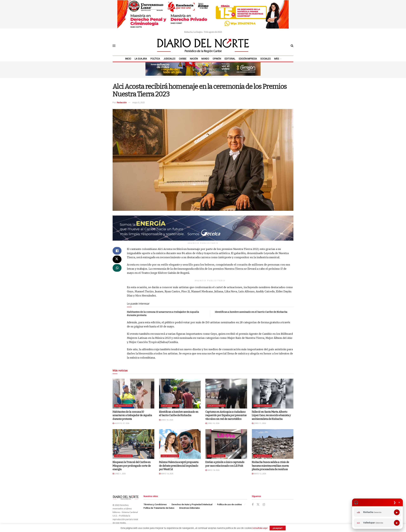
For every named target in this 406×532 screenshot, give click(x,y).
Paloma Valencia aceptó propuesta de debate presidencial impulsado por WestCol (179, 466)
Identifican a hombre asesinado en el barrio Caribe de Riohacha (251, 311)
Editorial (230, 58)
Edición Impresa (248, 58)
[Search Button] (292, 46)
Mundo (205, 58)
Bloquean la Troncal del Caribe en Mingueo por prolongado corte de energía (132, 466)
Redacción (122, 102)
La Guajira (141, 58)
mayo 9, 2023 (138, 102)
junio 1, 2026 (120, 473)
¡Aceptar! (277, 528)
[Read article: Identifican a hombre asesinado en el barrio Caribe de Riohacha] (180, 394)
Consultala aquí (259, 527)
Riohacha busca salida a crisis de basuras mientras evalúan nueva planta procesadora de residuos (270, 466)
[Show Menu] (114, 46)
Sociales (265, 58)
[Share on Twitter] (117, 259)
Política (155, 58)
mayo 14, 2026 (166, 473)
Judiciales (169, 58)
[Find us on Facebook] (252, 504)
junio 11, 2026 (259, 423)
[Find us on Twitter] (258, 504)
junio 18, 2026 (166, 420)
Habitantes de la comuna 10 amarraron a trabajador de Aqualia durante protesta (132, 415)
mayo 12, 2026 (259, 473)
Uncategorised (123, 405)
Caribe (183, 58)
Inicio (128, 58)
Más (276, 58)
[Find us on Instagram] (264, 504)
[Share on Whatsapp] (117, 268)
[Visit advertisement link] (203, 14)
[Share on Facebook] (117, 251)
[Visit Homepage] (203, 46)
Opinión (217, 58)
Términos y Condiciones (155, 504)
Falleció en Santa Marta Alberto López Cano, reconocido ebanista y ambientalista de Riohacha (271, 415)
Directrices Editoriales (189, 507)
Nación (194, 58)
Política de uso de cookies (229, 504)
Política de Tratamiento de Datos (159, 507)
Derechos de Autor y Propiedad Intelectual (192, 504)
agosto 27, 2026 (121, 423)
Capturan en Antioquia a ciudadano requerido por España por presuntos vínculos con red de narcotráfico (226, 415)
